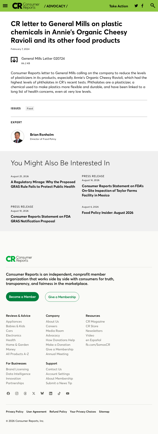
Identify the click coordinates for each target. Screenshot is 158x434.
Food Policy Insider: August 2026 (107, 212)
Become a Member (22, 297)
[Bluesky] (42, 393)
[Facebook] (8, 393)
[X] (33, 393)
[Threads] (25, 393)
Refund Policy (58, 411)
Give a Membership (62, 297)
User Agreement (36, 411)
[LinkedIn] (50, 393)
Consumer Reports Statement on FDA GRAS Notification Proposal (41, 218)
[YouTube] (67, 393)
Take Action (118, 6)
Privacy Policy (14, 411)
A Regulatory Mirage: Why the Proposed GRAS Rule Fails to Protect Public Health (43, 184)
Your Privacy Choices (83, 411)
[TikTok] (59, 393)
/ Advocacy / (56, 6)
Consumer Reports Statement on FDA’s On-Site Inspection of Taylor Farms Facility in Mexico (113, 190)
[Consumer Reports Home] (21, 259)
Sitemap (104, 411)
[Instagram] (16, 393)
